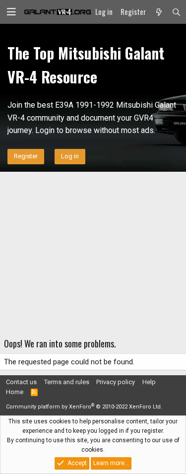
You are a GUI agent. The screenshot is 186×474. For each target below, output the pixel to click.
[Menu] (11, 12)
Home (14, 392)
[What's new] (158, 11)
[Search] (176, 11)
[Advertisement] (93, 253)
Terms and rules (66, 382)
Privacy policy (115, 382)
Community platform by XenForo (84, 407)
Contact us (21, 382)
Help (149, 382)
